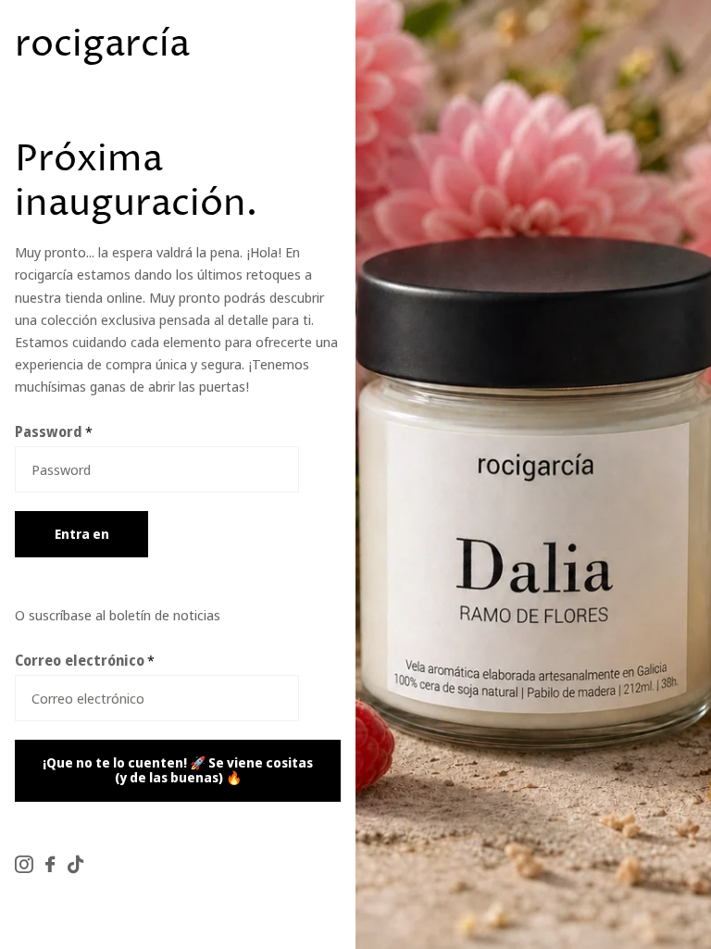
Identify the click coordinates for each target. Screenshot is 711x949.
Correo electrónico (85, 660)
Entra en (82, 534)
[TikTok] (75, 864)
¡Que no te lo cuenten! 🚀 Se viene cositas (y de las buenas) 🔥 (178, 770)
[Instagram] (23, 864)
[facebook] (50, 864)
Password (54, 431)
